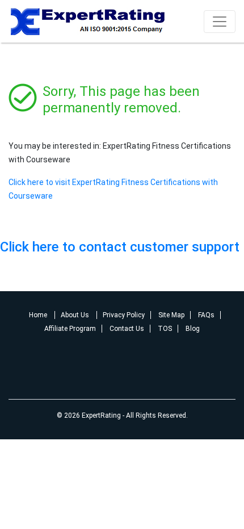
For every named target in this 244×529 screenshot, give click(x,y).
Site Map (171, 315)
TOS (165, 329)
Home (39, 315)
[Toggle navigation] (219, 21)
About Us (76, 315)
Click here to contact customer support (119, 247)
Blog (193, 329)
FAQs (206, 315)
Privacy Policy (124, 315)
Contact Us (127, 329)
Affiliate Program (70, 329)
